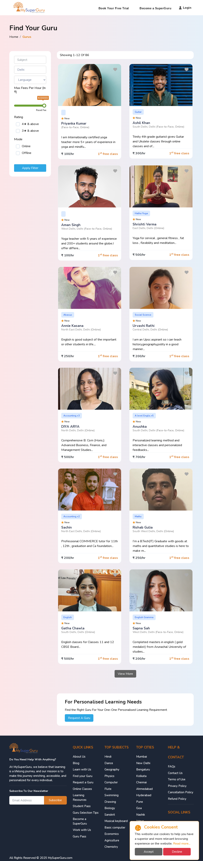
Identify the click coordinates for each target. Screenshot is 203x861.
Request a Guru (83, 782)
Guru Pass (79, 836)
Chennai (141, 782)
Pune (139, 802)
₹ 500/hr (139, 255)
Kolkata (141, 776)
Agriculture (111, 840)
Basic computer (114, 828)
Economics (111, 834)
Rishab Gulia (143, 527)
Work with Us (82, 830)
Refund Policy (177, 799)
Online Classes (82, 789)
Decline (177, 852)
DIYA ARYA (70, 426)
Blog (76, 763)
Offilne (26, 153)
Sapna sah (141, 628)
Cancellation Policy (180, 792)
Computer (111, 782)
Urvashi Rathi (143, 326)
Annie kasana (72, 326)
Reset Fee (41, 110)
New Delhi (143, 763)
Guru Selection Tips (86, 813)
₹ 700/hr (139, 457)
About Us (79, 757)
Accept (149, 852)
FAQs (171, 766)
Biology (109, 808)
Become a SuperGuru (155, 8)
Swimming (111, 795)
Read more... (181, 843)
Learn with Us (82, 769)
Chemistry (111, 847)
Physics (109, 776)
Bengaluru (143, 769)
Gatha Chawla (72, 628)
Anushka (140, 426)
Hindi (107, 757)
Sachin (66, 527)
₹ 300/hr (139, 153)
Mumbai (141, 757)
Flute (107, 789)
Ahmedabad (144, 789)
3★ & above (30, 131)
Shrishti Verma (144, 224)
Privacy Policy (177, 786)
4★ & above (30, 124)
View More (125, 674)
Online (26, 146)
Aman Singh (70, 225)
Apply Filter (30, 168)
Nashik (140, 815)
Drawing (110, 802)
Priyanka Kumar (73, 123)
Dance (108, 763)
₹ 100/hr (67, 154)
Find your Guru (82, 776)
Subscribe (55, 800)
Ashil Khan (141, 123)
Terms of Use (176, 779)
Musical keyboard (116, 821)
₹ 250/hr (67, 356)
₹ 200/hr (139, 356)
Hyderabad (143, 795)
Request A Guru (79, 718)
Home (13, 37)
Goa (139, 808)
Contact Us (175, 773)
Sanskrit (109, 815)
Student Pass (82, 806)
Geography (111, 769)
